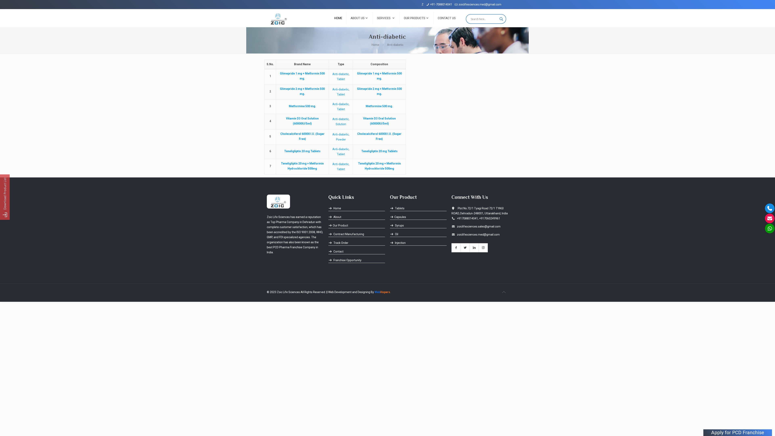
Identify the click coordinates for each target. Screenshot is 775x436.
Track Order (340, 242)
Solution (341, 124)
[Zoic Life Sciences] (279, 18)
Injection (400, 242)
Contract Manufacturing (348, 234)
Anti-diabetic (340, 74)
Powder (341, 139)
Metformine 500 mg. (302, 106)
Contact (338, 251)
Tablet (341, 79)
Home (375, 44)
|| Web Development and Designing (348, 292)
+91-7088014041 (441, 4)
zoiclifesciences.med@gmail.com (480, 4)
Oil (396, 234)
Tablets (399, 208)
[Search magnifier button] (501, 19)
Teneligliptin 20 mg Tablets (302, 151)
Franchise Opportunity (347, 260)
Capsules (400, 217)
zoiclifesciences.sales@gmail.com (479, 226)
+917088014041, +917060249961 (478, 218)
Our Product (340, 225)
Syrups (399, 225)
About (337, 217)
